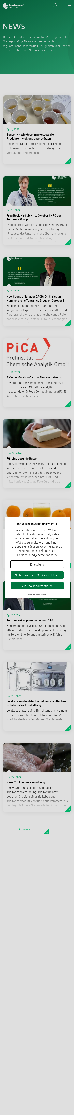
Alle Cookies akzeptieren (37, 586)
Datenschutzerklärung (37, 594)
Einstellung (37, 564)
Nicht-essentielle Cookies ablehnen (37, 575)
